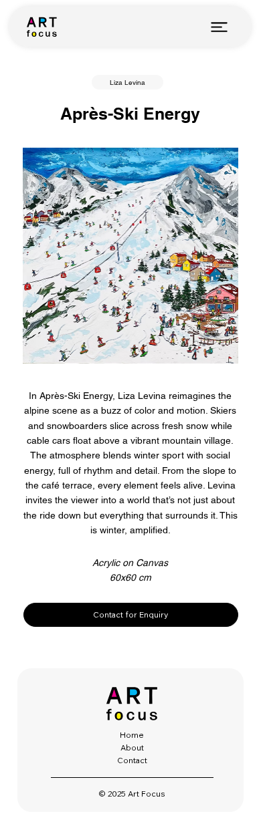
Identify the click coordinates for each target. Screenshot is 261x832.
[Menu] (219, 26)
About (132, 747)
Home (132, 735)
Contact (132, 760)
